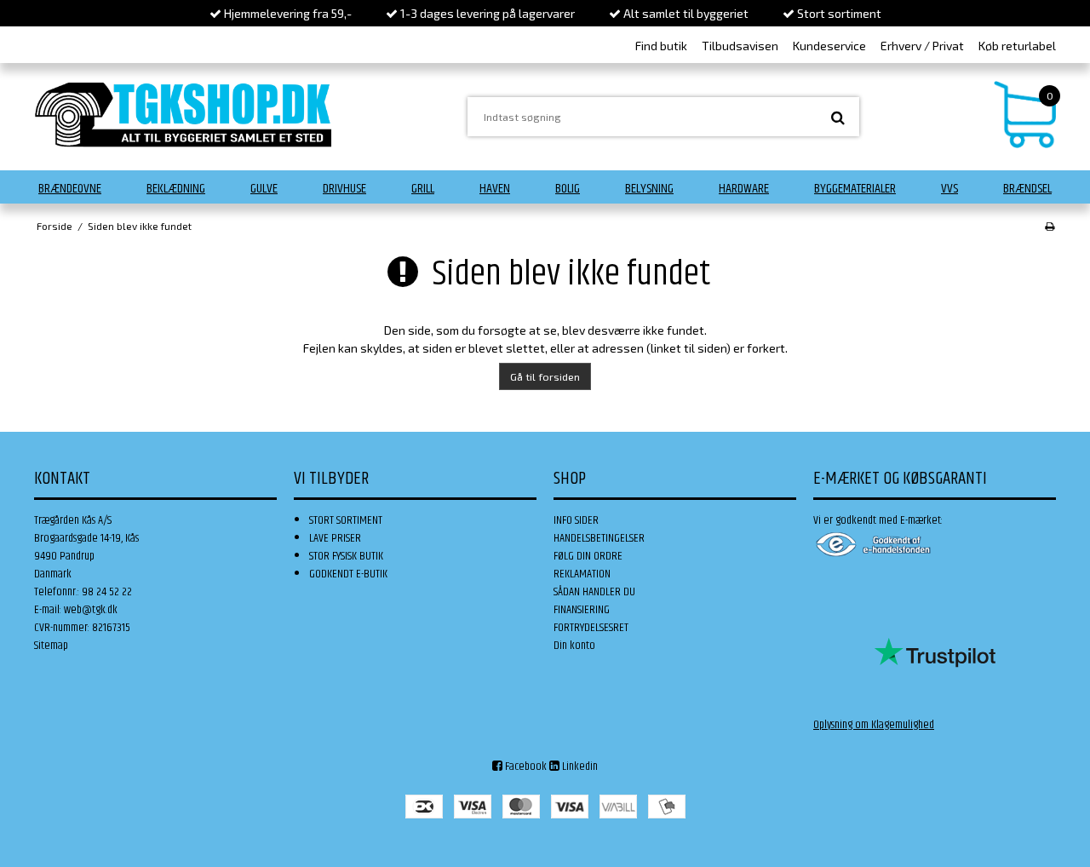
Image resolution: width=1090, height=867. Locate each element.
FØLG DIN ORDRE (588, 556)
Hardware (744, 188)
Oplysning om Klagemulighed (873, 724)
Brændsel (1027, 188)
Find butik (661, 45)
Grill (422, 188)
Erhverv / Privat (922, 45)
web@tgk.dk (91, 609)
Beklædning (175, 188)
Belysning (649, 188)
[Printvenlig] (1049, 226)
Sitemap (51, 645)
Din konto (574, 645)
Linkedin (578, 766)
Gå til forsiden (545, 376)
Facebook (524, 766)
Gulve (264, 188)
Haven (494, 188)
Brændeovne (69, 188)
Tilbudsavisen (740, 45)
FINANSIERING (582, 609)
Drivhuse (344, 188)
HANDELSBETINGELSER (599, 538)
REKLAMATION (582, 574)
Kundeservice (829, 45)
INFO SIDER (576, 520)
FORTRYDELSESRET (591, 627)
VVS (949, 188)
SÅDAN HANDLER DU (594, 592)
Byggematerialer (855, 188)
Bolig (567, 188)
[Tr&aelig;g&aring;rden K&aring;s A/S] (183, 114)
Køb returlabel (1017, 45)
